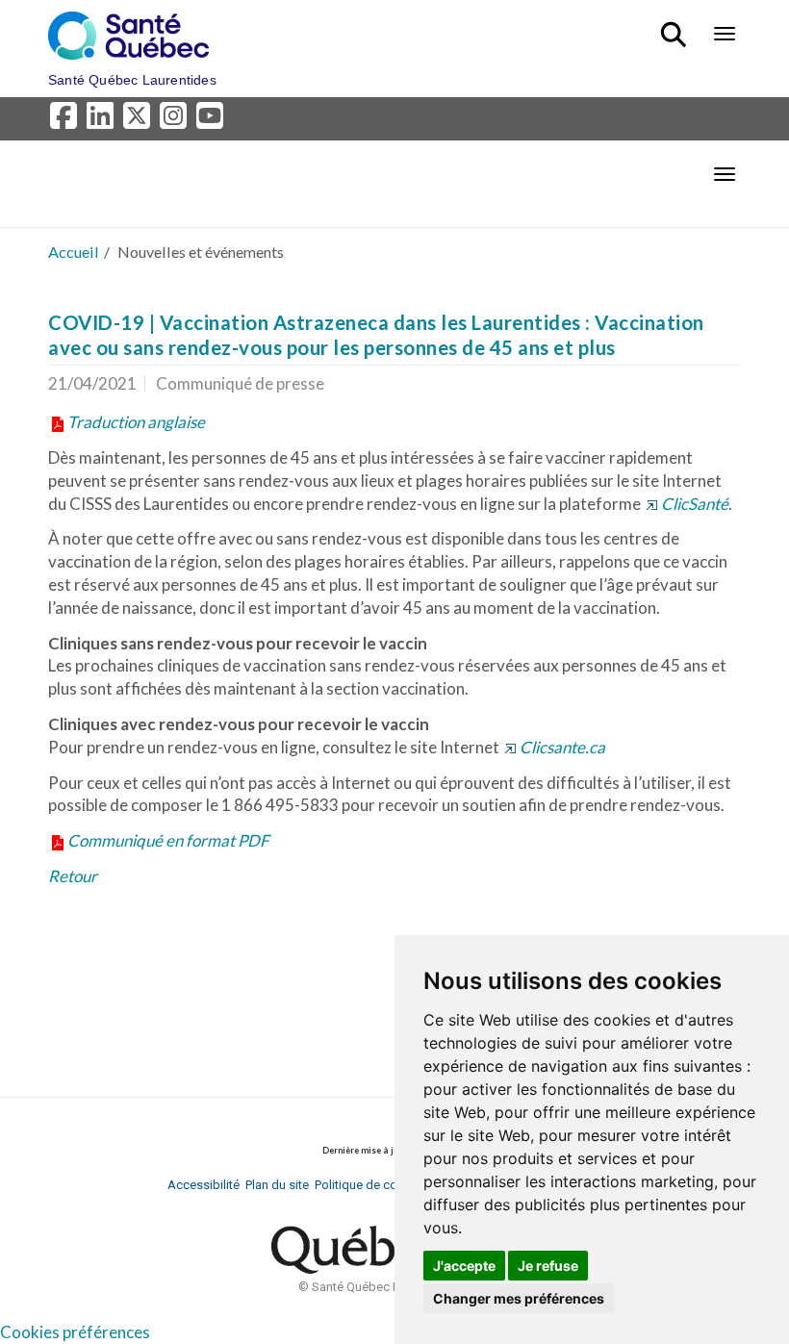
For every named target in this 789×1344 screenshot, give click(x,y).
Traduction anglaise (136, 422)
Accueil (73, 251)
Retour (72, 876)
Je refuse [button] (548, 1265)
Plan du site (277, 1185)
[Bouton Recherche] (677, 26)
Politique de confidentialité (388, 1185)
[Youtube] (211, 121)
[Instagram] (176, 121)
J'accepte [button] (464, 1265)
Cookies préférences (75, 1332)
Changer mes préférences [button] (518, 1298)
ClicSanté (694, 504)
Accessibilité (203, 1185)
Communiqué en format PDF (168, 840)
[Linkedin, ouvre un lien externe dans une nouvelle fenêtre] (103, 121)
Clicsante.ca (562, 747)
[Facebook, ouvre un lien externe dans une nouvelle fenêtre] (66, 121)
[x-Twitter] (139, 121)
